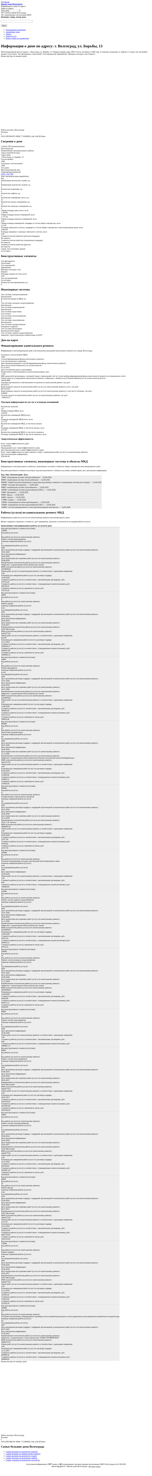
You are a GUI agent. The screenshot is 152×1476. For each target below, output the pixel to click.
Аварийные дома (13, 32)
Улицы (8, 34)
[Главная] (5, 2)
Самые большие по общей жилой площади (23, 1454)
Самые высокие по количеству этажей (21, 1456)
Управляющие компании (16, 30)
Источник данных (95, 1466)
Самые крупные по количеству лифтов (21, 1458)
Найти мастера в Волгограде (12, 130)
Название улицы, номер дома (13, 17)
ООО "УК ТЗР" (7, 174)
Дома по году (11, 36)
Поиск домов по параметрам (17, 38)
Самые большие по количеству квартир (22, 1452)
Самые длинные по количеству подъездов (23, 1460)
